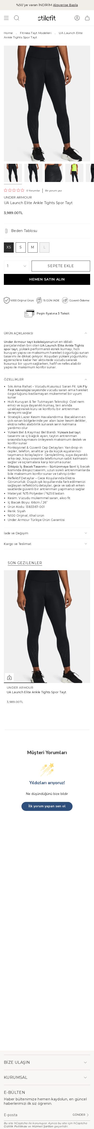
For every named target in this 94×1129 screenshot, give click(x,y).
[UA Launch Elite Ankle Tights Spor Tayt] (47, 626)
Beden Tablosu (24, 231)
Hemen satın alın (47, 279)
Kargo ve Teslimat (17, 544)
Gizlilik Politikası (15, 1126)
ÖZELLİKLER (14, 379)
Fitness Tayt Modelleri (35, 33)
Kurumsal (15, 1077)
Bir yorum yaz (53, 190)
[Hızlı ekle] (9, 677)
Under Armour (18, 197)
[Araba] (87, 18)
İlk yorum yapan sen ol (47, 806)
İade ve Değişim (16, 533)
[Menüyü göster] (6, 18)
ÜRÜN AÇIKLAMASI (18, 333)
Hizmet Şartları (42, 1126)
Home (8, 33)
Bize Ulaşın (17, 1062)
